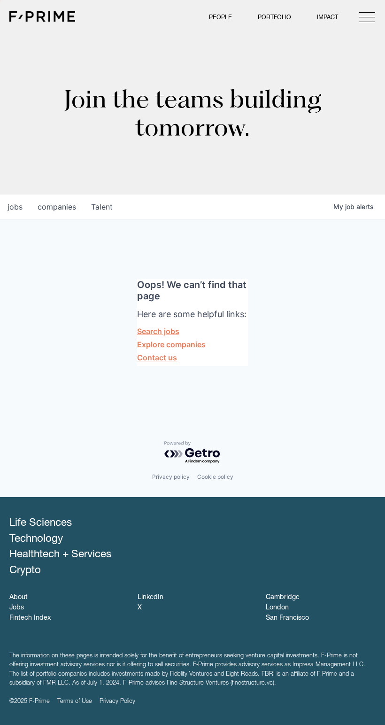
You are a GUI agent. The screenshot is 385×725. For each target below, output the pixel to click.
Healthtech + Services (60, 555)
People (220, 18)
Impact (327, 18)
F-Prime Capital (42, 16)
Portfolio (274, 18)
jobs (15, 206)
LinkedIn (150, 597)
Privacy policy (171, 476)
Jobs (16, 608)
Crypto (25, 571)
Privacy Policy (117, 702)
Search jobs (158, 331)
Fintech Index (30, 618)
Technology (36, 539)
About (18, 597)
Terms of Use (74, 702)
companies (57, 206)
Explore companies (171, 344)
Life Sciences (40, 523)
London (277, 608)
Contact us (157, 357)
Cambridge (283, 597)
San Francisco (287, 618)
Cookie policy (215, 476)
